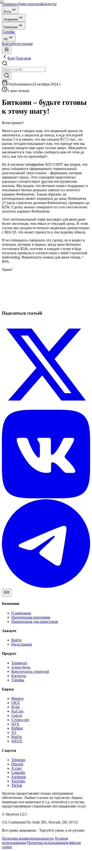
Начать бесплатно (16, 309)
